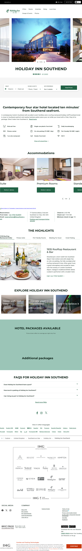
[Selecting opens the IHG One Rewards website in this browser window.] (41, 498)
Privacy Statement (53, 548)
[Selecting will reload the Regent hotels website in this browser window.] (30, 457)
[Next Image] (44, 62)
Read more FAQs (41, 402)
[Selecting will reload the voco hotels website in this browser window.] (36, 468)
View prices (69, 87)
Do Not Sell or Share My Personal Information (71, 515)
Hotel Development (26, 515)
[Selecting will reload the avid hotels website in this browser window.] (20, 489)
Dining (45, 9)
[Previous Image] (38, 62)
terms (37, 547)
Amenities (38, 9)
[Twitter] (6, 510)
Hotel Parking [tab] (70, 238)
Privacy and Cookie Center (69, 512)
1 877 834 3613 (20, 527)
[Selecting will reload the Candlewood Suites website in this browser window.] (62, 489)
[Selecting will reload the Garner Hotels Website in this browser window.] (62, 478)
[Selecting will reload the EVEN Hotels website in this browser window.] (30, 478)
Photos (37, 13)
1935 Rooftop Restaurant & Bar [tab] (6, 237)
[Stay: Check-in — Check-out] (15, 89)
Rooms (31, 9)
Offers (24, 9)
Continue (74, 546)
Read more (33, 119)
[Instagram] (10, 510)
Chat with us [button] (7, 2)
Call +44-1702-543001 (55, 276)
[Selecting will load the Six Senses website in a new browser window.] (20, 457)
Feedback (65, 519)
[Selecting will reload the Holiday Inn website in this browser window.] (51, 478)
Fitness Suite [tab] (20, 238)
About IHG (24, 509)
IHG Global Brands (26, 513)
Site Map (64, 517)
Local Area (52, 9)
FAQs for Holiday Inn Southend (41, 377)
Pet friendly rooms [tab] (39, 238)
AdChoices (65, 510)
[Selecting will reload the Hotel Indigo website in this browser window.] (19, 468)
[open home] (2, 438)
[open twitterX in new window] (45, 413)
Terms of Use (65, 509)
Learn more (65, 533)
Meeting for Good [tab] (55, 238)
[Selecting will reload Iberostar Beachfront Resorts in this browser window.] (62, 468)
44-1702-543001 (15, 215)
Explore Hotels (46, 509)
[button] (78, 2)
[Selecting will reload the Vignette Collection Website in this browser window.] (51, 457)
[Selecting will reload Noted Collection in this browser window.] (27, 468)
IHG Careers (24, 511)
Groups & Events (27, 13)
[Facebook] (3, 510)
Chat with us (24, 517)
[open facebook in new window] (36, 413)
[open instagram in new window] (41, 413)
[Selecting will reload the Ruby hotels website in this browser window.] (45, 468)
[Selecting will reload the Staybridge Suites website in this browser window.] (41, 489)
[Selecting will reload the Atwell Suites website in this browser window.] (30, 489)
